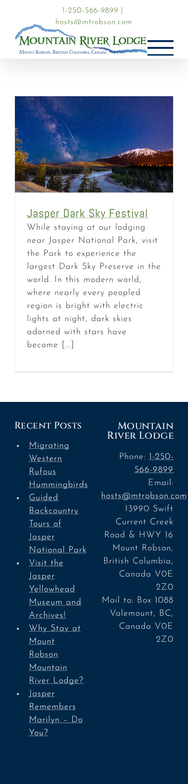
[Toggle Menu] (160, 48)
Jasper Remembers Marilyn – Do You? (56, 714)
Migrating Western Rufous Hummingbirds (58, 465)
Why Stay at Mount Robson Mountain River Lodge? (56, 654)
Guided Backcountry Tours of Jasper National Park (58, 524)
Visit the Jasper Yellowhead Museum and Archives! (55, 589)
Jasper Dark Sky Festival (87, 213)
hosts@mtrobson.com (94, 22)
